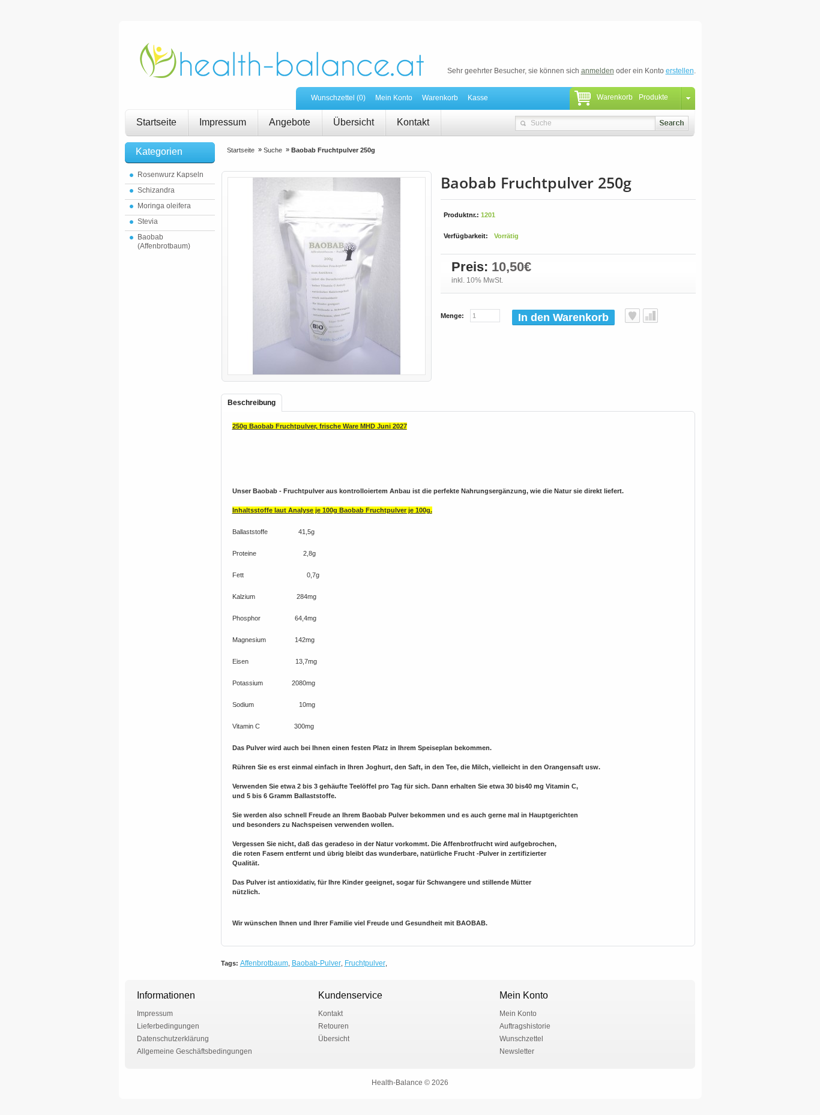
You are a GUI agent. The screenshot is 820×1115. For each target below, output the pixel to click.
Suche (273, 150)
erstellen (680, 71)
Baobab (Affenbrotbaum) (163, 241)
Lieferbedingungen (168, 1026)
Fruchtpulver (365, 963)
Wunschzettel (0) (338, 98)
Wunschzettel (521, 1039)
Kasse (478, 98)
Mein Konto (393, 98)
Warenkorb (440, 98)
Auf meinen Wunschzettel (632, 315)
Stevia (147, 221)
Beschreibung (252, 402)
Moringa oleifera (164, 206)
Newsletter (516, 1051)
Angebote (289, 122)
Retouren (333, 1026)
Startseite (156, 122)
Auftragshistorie (524, 1026)
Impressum (222, 122)
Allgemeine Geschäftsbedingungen (194, 1051)
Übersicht (353, 122)
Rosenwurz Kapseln (170, 174)
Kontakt (413, 122)
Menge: (452, 315)
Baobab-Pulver (316, 963)
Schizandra (156, 190)
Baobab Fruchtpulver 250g (333, 150)
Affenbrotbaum (264, 963)
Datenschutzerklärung (173, 1039)
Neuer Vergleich (650, 315)
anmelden (597, 71)
